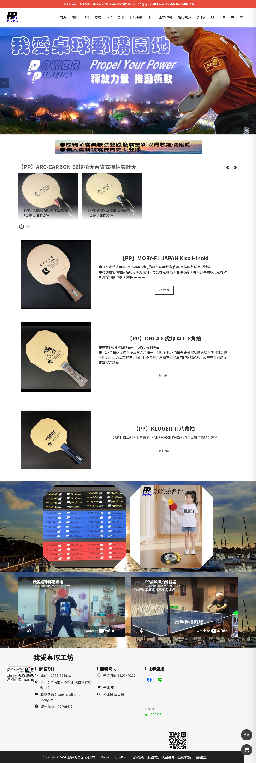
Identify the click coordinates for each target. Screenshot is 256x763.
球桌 (150, 17)
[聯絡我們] (232, 17)
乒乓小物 (136, 17)
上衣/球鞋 (165, 17)
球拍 (86, 17)
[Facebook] (149, 679)
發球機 (201, 17)
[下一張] (235, 167)
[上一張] (228, 167)
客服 (246, 734)
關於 (75, 17)
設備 (121, 17)
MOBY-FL (164, 290)
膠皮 (98, 17)
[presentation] (4, 83)
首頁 (63, 17)
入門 (110, 17)
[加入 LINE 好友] (177, 740)
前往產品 (164, 375)
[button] (213, 17)
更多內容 (164, 450)
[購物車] (223, 17)
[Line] (160, 679)
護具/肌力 (184, 17)
